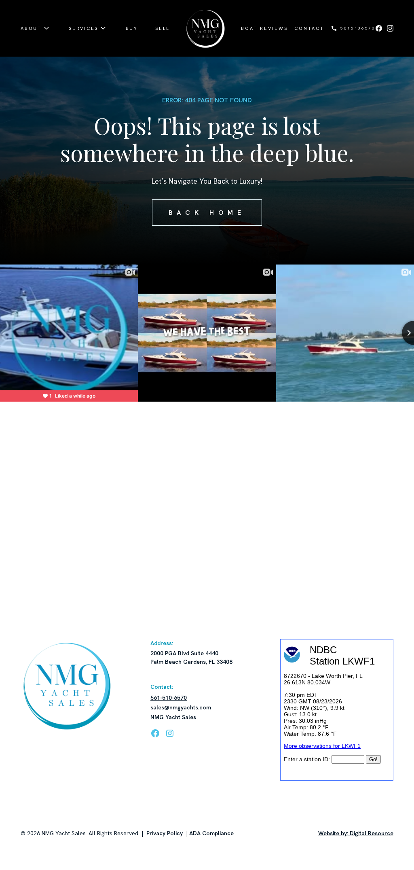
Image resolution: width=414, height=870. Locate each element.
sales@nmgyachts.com (180, 707)
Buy (132, 28)
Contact (309, 28)
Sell (162, 28)
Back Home (207, 212)
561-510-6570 (168, 697)
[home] (205, 28)
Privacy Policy (164, 833)
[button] (36, 28)
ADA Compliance (211, 833)
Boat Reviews (264, 28)
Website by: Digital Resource (355, 833)
